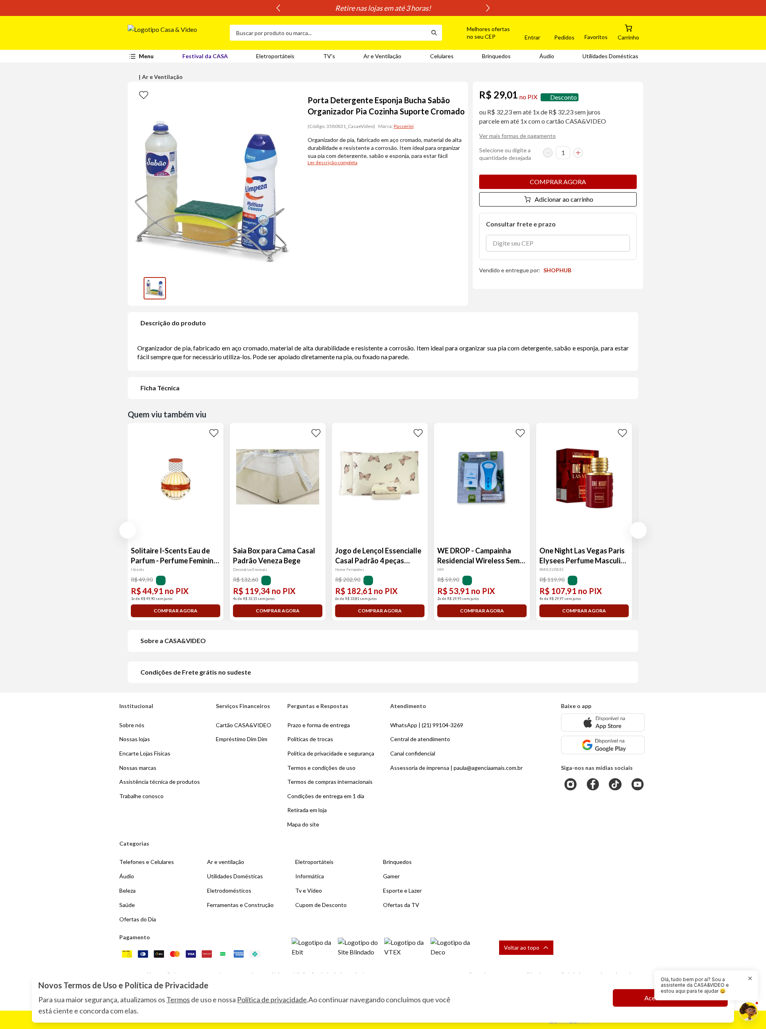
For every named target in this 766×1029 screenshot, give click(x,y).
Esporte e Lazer (402, 890)
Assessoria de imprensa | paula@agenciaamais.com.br (456, 767)
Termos (178, 999)
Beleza (127, 890)
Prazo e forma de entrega (318, 725)
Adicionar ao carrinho (564, 199)
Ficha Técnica (160, 388)
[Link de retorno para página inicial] (175, 33)
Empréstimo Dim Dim (241, 739)
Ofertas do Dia (137, 919)
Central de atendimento (420, 739)
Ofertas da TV (401, 904)
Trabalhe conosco (141, 796)
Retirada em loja (307, 810)
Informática (309, 876)
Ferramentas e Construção (240, 904)
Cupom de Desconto (321, 904)
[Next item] (488, 8)
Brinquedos (496, 56)
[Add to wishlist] (143, 94)
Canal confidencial (412, 753)
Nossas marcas (137, 767)
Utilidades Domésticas (610, 56)
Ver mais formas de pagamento (517, 135)
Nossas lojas (134, 739)
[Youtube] (637, 784)
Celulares (442, 56)
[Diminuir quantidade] (548, 152)
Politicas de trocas (310, 739)
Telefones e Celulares (146, 861)
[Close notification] (750, 978)
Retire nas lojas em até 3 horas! (383, 8)
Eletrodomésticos (229, 890)
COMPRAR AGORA (558, 181)
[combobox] (328, 33)
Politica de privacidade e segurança (330, 753)
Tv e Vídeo (308, 890)
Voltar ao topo (521, 947)
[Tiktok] (615, 784)
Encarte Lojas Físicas (144, 753)
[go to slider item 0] (155, 288)
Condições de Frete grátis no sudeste (195, 672)
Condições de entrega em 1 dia (325, 796)
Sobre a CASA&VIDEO (173, 640)
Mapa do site (303, 824)
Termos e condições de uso (321, 767)
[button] (479, 32)
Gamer (391, 876)
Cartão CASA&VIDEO (243, 725)
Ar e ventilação (225, 861)
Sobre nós (131, 725)
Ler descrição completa (332, 162)
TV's (329, 56)
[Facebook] (592, 784)
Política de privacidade (272, 999)
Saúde (127, 904)
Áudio (546, 56)
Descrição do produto (173, 323)
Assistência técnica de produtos (159, 781)
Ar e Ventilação (382, 56)
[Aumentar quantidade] (578, 152)
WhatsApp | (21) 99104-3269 (426, 725)
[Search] (434, 33)
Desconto (563, 97)
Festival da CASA (205, 56)
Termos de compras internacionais (330, 781)
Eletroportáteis (275, 56)
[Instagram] (570, 784)
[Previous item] (278, 8)
